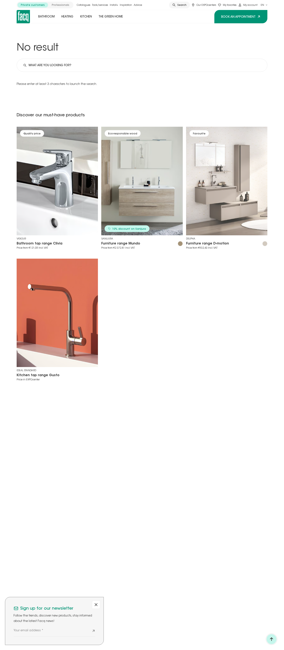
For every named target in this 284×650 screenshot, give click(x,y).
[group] (45, 5)
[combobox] (264, 5)
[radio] (32, 4)
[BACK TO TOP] (271, 639)
